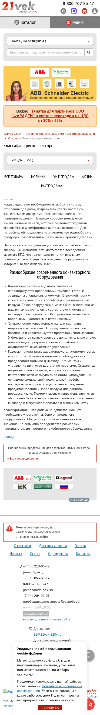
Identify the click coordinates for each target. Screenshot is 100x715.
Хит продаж (63, 176)
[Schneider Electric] (43, 478)
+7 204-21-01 (36, 596)
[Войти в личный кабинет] (95, 11)
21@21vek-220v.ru (47, 634)
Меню (77, 22)
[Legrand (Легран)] (64, 478)
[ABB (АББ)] (22, 478)
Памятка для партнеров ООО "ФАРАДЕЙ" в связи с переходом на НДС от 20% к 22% (50, 116)
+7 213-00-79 (36, 566)
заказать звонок (36, 613)
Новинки (38, 176)
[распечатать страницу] (88, 655)
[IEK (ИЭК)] (22, 486)
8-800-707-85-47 (35, 584)
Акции (87, 176)
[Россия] (64, 486)
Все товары (13, 176)
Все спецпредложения (25, 458)
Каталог (27, 22)
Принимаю (50, 707)
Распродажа (51, 186)
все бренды (80, 499)
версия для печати (37, 619)
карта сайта (61, 619)
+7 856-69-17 (36, 578)
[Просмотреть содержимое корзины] (84, 11)
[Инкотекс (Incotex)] (43, 486)
